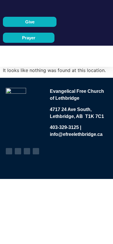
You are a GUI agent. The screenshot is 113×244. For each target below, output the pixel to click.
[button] (52, 56)
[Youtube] (18, 151)
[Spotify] (36, 151)
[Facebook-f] (9, 151)
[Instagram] (27, 151)
